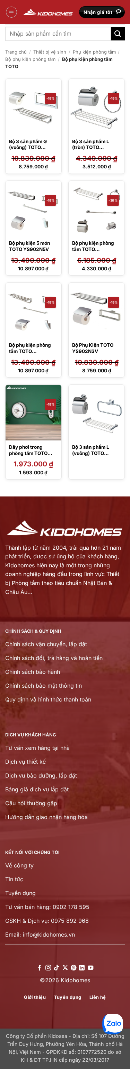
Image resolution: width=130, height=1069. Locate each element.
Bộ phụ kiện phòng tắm (30, 59)
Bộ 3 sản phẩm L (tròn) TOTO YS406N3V (90, 147)
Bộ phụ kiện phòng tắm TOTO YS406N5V (93, 249)
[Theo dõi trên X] (65, 968)
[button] (11, 12)
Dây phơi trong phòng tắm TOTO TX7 (28, 453)
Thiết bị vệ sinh (49, 52)
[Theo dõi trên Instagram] (48, 968)
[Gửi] (118, 33)
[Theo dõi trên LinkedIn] (82, 968)
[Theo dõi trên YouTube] (90, 968)
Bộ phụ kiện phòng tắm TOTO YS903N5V (30, 351)
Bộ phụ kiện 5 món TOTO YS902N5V (29, 246)
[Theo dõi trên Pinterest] (73, 968)
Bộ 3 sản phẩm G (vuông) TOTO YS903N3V (28, 147)
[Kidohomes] (48, 12)
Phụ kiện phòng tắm (94, 52)
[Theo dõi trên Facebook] (39, 968)
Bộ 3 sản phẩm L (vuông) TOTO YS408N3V (90, 453)
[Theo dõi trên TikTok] (56, 968)
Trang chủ (16, 52)
